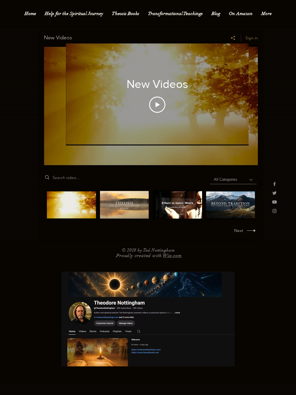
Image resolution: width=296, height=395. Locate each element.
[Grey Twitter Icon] (274, 193)
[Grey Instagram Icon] (274, 211)
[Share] (233, 37)
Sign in (251, 37)
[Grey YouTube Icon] (274, 202)
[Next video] (236, 94)
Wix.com (172, 256)
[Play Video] (157, 105)
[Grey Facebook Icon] (274, 184)
